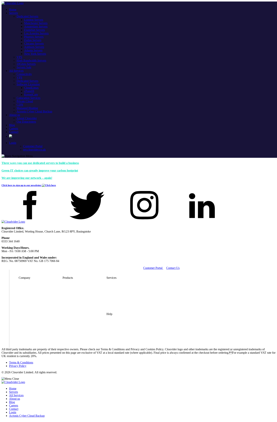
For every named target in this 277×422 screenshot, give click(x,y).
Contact (13, 131)
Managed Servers (116, 292)
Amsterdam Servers (35, 26)
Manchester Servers (35, 23)
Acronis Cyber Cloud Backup (34, 111)
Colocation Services (28, 97)
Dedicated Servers (27, 16)
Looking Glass (115, 328)
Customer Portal (32, 146)
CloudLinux (31, 87)
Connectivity (24, 74)
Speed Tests (113, 338)
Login (12, 142)
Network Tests (115, 333)
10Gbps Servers (26, 63)
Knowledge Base (116, 344)
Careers (13, 128)
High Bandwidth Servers (31, 60)
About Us (24, 292)
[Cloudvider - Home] (13, 3)
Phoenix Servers (34, 36)
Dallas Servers (32, 40)
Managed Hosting (27, 108)
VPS (19, 57)
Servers (13, 13)
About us (14, 114)
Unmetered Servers (74, 286)
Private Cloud (25, 101)
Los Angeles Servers (36, 33)
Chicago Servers (34, 43)
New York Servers (35, 53)
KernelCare (31, 94)
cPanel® (29, 91)
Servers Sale (24, 67)
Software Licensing (28, 84)
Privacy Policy (17, 365)
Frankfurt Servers (34, 30)
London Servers (33, 19)
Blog (12, 125)
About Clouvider (27, 118)
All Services (16, 70)
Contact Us (173, 268)
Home (12, 9)
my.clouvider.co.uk (34, 149)
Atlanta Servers (33, 50)
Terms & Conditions (21, 362)
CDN (20, 104)
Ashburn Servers (34, 47)
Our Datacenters (26, 121)
